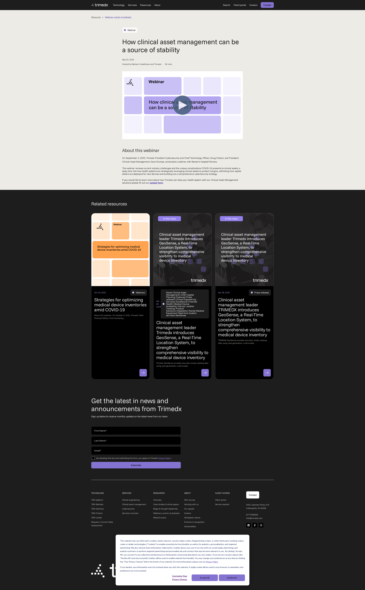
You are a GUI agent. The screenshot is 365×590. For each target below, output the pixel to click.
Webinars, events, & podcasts (118, 17)
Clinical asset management (134, 504)
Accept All (204, 577)
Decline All (232, 577)
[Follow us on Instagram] (261, 525)
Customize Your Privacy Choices (179, 578)
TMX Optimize (97, 508)
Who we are (189, 500)
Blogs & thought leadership (165, 508)
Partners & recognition (194, 522)
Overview (157, 500)
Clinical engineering (131, 500)
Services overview (130, 513)
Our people (189, 508)
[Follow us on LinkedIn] (248, 525)
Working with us (191, 504)
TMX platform (97, 500)
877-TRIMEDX (252, 514)
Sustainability (190, 526)
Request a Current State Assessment (102, 524)
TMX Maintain (97, 504)
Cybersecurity (128, 508)
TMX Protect (97, 513)
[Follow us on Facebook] (255, 525)
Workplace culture (192, 517)
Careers (187, 513)
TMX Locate (96, 517)
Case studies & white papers (166, 504)
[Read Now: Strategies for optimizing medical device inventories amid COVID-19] (143, 372)
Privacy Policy (212, 561)
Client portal (220, 500)
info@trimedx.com (254, 518)
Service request (222, 504)
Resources (96, 17)
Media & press (159, 517)
